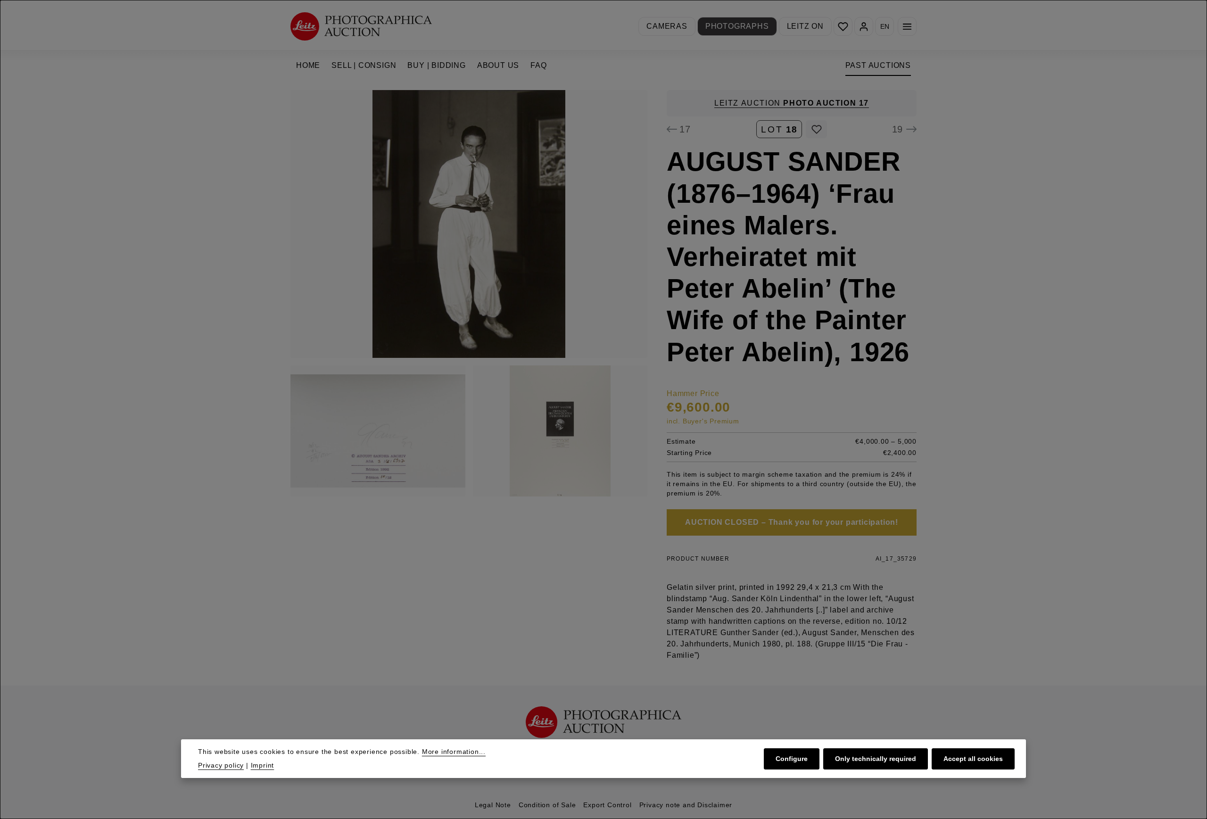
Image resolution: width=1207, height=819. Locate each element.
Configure (792, 758)
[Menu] (907, 26)
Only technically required (875, 758)
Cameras (666, 26)
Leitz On (805, 26)
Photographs (737, 26)
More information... (454, 751)
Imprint (262, 765)
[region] (469, 293)
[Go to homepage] (361, 26)
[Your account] (863, 26)
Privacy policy (221, 765)
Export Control (607, 805)
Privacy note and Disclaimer (686, 805)
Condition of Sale (547, 805)
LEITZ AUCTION (791, 103)
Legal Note (493, 805)
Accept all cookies (973, 758)
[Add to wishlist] (816, 129)
